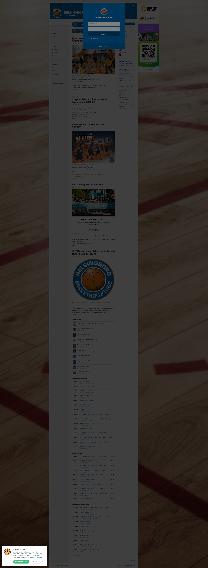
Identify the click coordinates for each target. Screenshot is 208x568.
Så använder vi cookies (35, 557)
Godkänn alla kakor (21, 562)
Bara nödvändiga (38, 562)
